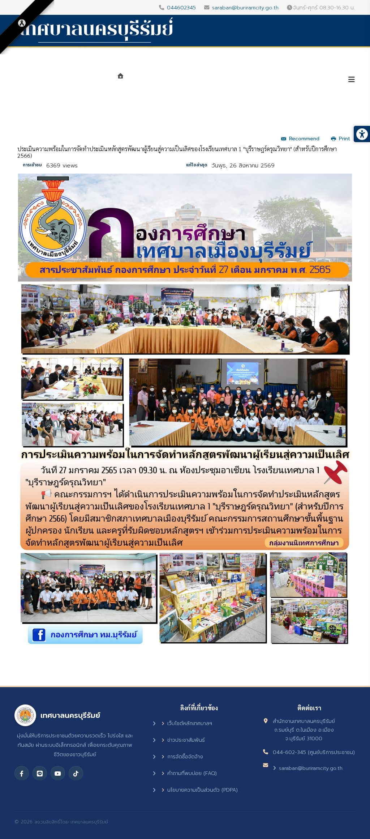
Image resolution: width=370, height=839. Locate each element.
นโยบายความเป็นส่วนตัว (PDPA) (202, 790)
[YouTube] (58, 773)
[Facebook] (21, 773)
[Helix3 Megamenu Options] (351, 79)
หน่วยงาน (200, 80)
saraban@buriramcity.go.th (245, 8)
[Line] (40, 773)
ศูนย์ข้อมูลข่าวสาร (253, 80)
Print (344, 138)
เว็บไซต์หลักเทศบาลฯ (189, 723)
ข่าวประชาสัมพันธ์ (186, 740)
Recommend (304, 138)
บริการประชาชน (314, 80)
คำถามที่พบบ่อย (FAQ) (192, 773)
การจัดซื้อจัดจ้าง (185, 757)
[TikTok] (76, 773)
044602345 (181, 8)
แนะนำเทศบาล (152, 80)
